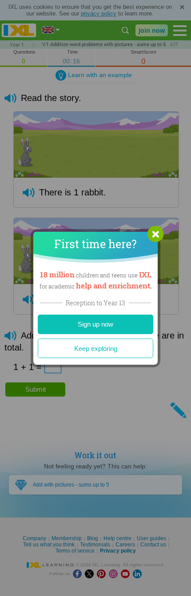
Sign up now (95, 324)
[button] (155, 234)
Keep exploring (95, 348)
